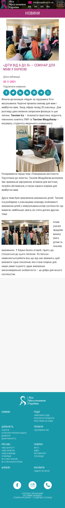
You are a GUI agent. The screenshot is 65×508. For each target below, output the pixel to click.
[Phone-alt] (48, 485)
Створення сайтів (22, 497)
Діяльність (7, 426)
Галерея (38, 444)
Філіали (6, 467)
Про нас (6, 444)
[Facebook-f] (17, 485)
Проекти (38, 426)
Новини (32, 13)
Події (37, 411)
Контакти (39, 467)
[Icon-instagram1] (32, 485)
